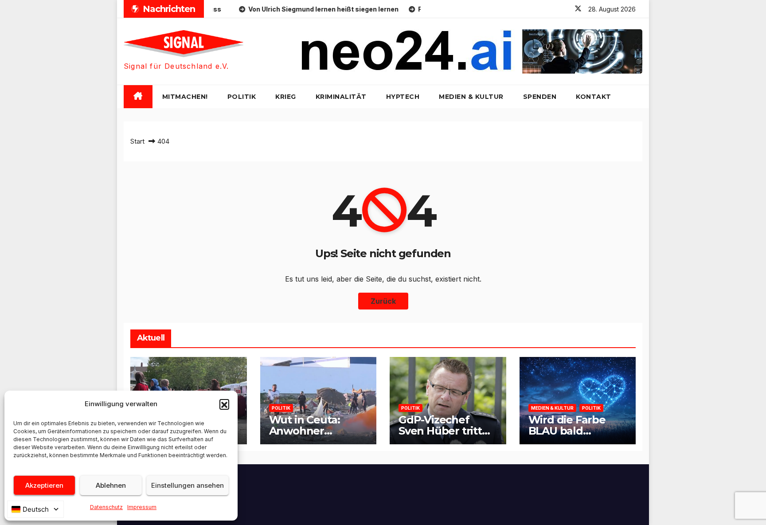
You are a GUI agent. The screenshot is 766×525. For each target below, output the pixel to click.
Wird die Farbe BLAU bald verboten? (567, 430)
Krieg (285, 97)
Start (137, 141)
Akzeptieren (44, 485)
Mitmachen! (185, 97)
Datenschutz (106, 507)
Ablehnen (111, 485)
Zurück (383, 301)
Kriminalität (341, 97)
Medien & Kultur (471, 97)
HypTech (403, 97)
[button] (224, 404)
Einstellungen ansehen (187, 485)
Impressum (141, 507)
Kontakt (593, 97)
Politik (241, 97)
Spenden (540, 97)
